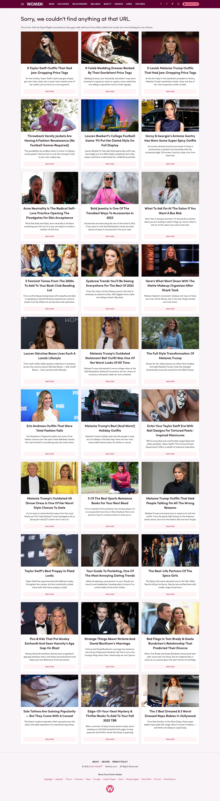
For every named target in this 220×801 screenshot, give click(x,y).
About (95, 762)
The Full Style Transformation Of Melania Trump (170, 355)
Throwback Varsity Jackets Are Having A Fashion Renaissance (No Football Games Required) (49, 140)
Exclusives (63, 4)
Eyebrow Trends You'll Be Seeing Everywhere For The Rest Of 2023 (110, 283)
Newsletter (192, 4)
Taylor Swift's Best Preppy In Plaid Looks (49, 573)
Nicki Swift (146, 779)
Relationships (79, 4)
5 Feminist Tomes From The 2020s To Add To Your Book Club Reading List (49, 285)
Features (140, 4)
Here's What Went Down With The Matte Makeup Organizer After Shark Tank (170, 285)
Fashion (119, 4)
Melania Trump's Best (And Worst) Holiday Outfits (110, 428)
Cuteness (78, 779)
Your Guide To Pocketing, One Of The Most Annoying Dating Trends (110, 573)
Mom (121, 779)
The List (157, 779)
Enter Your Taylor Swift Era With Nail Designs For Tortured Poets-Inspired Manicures (170, 430)
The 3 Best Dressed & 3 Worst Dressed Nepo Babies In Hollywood (170, 713)
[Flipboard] (173, 4)
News (51, 4)
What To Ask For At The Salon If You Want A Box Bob (170, 210)
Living (129, 4)
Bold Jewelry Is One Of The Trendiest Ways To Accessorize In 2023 (110, 213)
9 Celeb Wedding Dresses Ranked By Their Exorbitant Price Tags (109, 70)
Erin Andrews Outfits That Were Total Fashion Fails (49, 428)
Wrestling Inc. (170, 779)
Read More (49, 91)
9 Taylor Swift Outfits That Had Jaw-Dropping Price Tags (49, 70)
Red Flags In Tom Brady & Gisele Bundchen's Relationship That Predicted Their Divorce (170, 643)
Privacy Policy (120, 762)
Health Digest (109, 779)
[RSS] (178, 4)
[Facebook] (161, 4)
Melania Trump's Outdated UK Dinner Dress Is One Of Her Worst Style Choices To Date (49, 503)
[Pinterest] (167, 4)
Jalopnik (59, 779)
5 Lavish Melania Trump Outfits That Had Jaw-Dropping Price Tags (170, 70)
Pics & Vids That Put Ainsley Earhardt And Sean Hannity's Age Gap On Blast (49, 643)
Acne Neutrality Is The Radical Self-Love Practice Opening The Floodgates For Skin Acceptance (49, 213)
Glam (88, 779)
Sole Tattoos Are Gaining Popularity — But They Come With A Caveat (49, 713)
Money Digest (132, 779)
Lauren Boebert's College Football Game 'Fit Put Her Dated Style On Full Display (110, 140)
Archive (106, 762)
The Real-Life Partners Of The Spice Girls (170, 573)
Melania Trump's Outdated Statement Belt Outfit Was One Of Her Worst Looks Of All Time (110, 358)
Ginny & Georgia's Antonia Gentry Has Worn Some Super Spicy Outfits (170, 138)
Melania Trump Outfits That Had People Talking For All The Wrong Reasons (170, 503)
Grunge (96, 779)
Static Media (95, 766)
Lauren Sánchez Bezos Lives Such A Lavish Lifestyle (49, 355)
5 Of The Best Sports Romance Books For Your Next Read (110, 500)
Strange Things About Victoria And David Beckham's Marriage (110, 641)
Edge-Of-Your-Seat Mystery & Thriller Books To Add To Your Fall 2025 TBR (110, 715)
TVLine (68, 779)
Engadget (48, 779)
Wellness (95, 4)
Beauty (107, 4)
